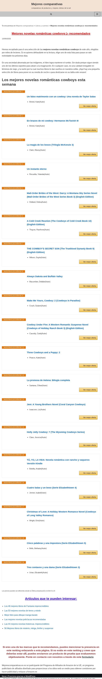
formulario (88, 657)
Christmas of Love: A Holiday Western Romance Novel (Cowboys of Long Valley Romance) (61, 513)
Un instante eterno (37, 169)
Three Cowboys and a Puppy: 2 (43, 352)
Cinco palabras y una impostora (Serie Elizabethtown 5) (56, 543)
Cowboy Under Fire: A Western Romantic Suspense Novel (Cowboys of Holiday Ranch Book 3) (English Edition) (57, 326)
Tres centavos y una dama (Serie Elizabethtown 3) (53, 567)
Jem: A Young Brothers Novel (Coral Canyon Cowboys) (56, 404)
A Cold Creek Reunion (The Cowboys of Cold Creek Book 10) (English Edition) (59, 223)
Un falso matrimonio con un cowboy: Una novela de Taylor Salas (61, 96)
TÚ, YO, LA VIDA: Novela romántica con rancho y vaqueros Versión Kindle (58, 462)
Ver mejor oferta (89, 106)
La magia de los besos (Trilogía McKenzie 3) (50, 145)
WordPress (30, 676)
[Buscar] (51, 14)
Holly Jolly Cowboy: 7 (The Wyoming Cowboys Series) (56, 432)
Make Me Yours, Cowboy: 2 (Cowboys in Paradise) (53, 300)
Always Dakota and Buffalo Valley (45, 276)
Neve (4, 676)
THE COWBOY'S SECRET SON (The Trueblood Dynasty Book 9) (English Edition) (60, 250)
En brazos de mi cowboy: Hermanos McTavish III (52, 121)
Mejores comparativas (24, 26)
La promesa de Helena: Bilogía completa (48, 380)
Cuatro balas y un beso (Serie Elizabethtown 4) (52, 487)
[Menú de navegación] (97, 14)
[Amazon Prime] (94, 361)
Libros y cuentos (41, 26)
